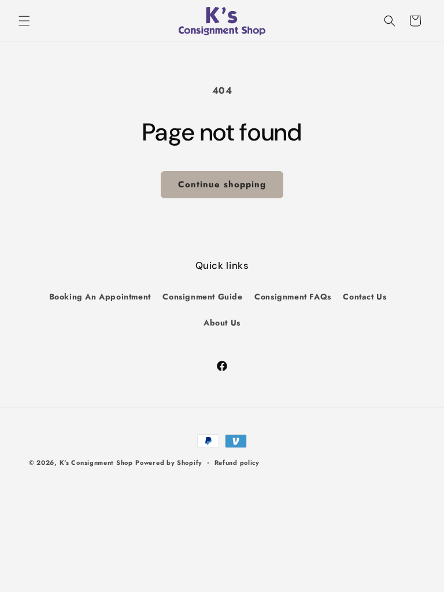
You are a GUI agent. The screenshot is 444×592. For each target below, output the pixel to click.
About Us (222, 322)
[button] (24, 21)
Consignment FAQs (292, 296)
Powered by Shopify (168, 462)
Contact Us (364, 296)
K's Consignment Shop (96, 462)
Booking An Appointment (100, 296)
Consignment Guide (202, 296)
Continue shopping (222, 184)
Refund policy (237, 462)
